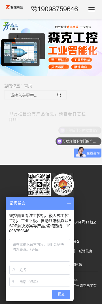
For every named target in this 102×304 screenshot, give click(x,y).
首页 (28, 85)
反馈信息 (85, 251)
